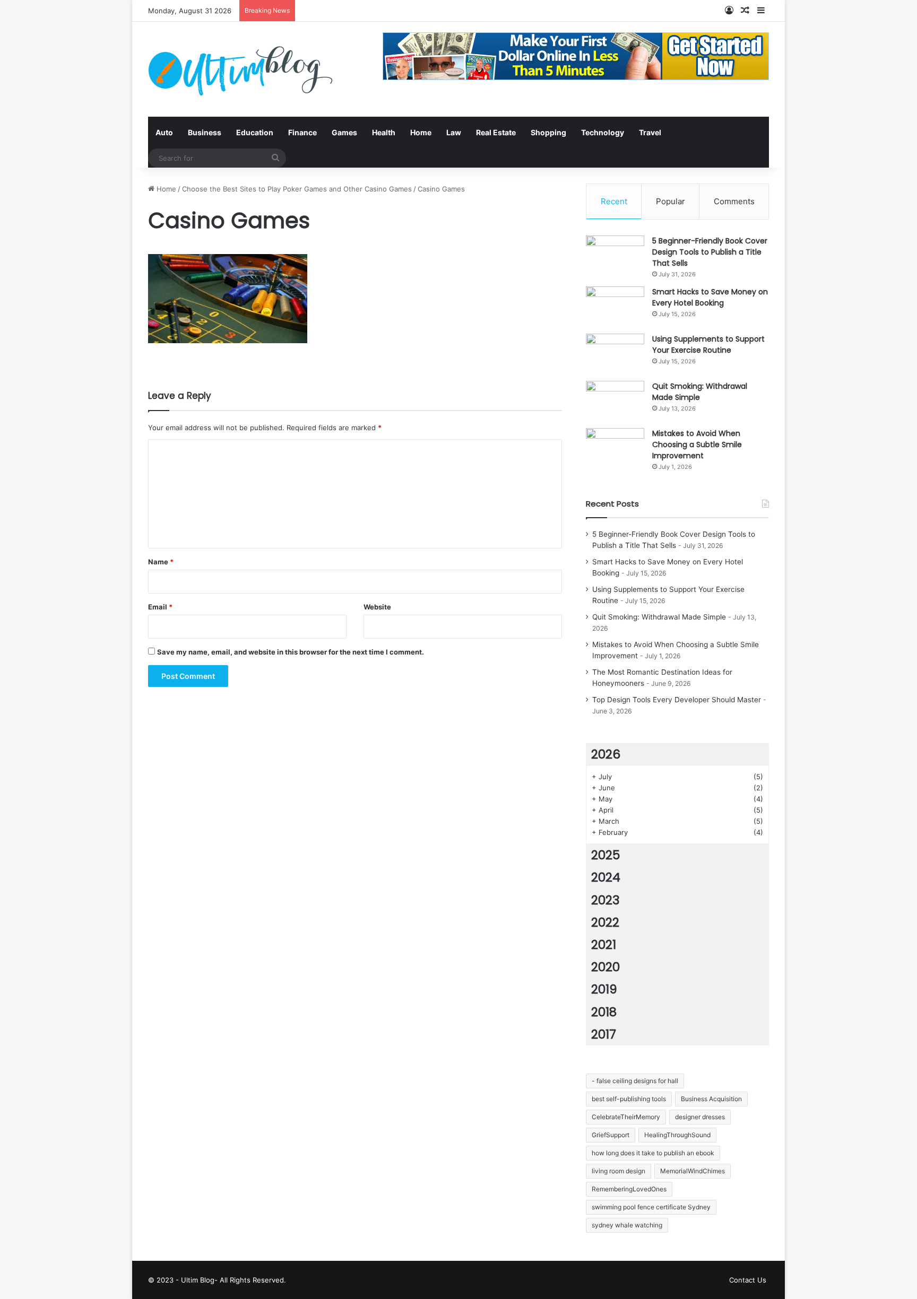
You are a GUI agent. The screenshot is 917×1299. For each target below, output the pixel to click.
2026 (605, 754)
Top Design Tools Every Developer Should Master (676, 699)
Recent (614, 201)
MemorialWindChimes (692, 1171)
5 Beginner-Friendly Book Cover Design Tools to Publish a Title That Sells (709, 252)
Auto (164, 132)
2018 (604, 1012)
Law (453, 132)
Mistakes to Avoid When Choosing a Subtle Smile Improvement (697, 444)
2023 (605, 900)
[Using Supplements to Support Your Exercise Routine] (615, 353)
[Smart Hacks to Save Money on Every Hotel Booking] (615, 306)
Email (160, 607)
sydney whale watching (627, 1225)
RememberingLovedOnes (629, 1189)
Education (254, 132)
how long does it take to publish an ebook (653, 1153)
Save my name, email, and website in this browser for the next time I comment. (290, 652)
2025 (605, 855)
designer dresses (700, 1117)
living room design (618, 1171)
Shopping (548, 132)
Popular (670, 201)
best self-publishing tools (629, 1099)
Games (344, 132)
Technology (602, 132)
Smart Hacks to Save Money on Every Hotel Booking (710, 297)
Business (204, 132)
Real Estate (496, 132)
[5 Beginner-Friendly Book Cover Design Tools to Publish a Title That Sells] (615, 255)
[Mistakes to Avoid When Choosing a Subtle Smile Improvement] (615, 448)
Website (377, 607)
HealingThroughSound (677, 1135)
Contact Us (747, 1280)
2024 (605, 877)
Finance (302, 132)
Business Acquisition (711, 1099)
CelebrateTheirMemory (626, 1117)
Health (383, 132)
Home (420, 132)
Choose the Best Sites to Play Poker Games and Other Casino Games (297, 189)
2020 (605, 966)
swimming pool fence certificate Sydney (651, 1207)
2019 (604, 989)
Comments (734, 201)
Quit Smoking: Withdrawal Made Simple (699, 392)
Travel (650, 132)
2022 (605, 922)
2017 (603, 1034)
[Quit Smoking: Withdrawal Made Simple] (615, 401)
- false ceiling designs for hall (635, 1081)
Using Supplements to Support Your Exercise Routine (708, 344)
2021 (603, 944)
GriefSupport (610, 1135)
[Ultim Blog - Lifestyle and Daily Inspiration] (240, 69)
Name (161, 561)
